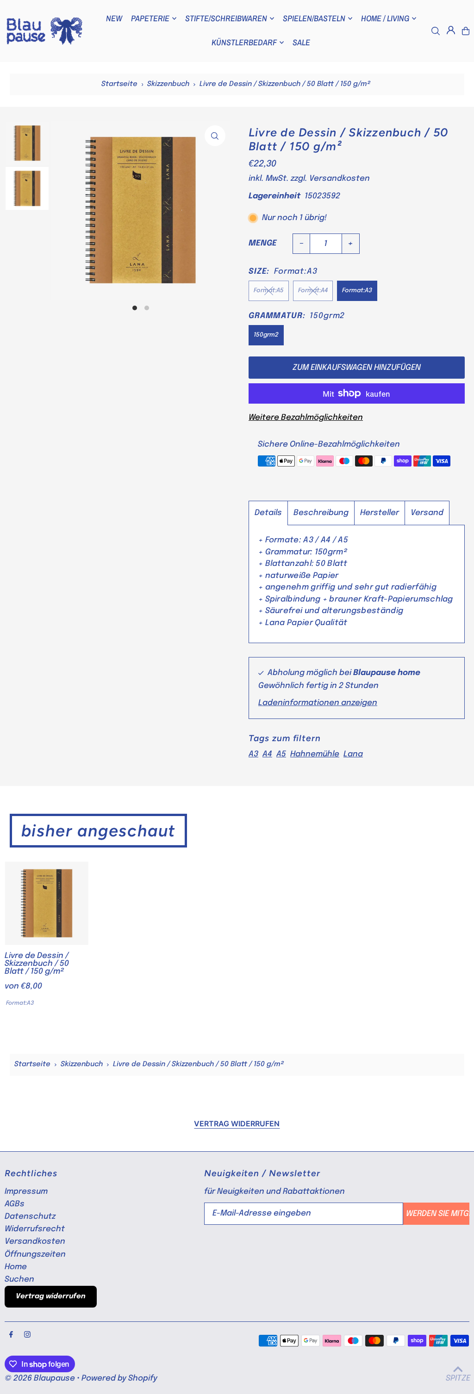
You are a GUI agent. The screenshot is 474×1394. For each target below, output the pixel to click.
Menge (263, 243)
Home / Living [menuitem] (385, 18)
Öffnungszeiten (35, 1255)
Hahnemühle (314, 754)
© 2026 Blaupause (40, 1378)
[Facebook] (11, 1335)
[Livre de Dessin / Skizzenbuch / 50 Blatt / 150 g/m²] (46, 903)
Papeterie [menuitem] (150, 18)
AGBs (15, 1204)
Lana (353, 754)
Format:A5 (269, 291)
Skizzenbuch (168, 84)
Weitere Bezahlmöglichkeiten (306, 418)
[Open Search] (435, 31)
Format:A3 (357, 291)
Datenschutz (30, 1217)
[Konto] (451, 30)
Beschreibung (321, 513)
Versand (427, 513)
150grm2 (266, 335)
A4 (267, 754)
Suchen (19, 1279)
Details (268, 513)
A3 (253, 754)
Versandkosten (339, 179)
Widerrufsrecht (35, 1229)
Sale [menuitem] (301, 42)
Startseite (119, 84)
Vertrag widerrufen (237, 1123)
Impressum (26, 1192)
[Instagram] (27, 1335)
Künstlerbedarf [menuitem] (244, 42)
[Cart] (465, 31)
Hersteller (379, 513)
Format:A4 (313, 291)
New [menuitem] (114, 18)
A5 (281, 754)
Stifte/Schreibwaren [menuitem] (226, 18)
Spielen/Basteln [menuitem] (314, 18)
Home (16, 1267)
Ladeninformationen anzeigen (317, 703)
